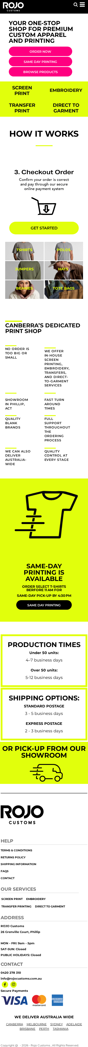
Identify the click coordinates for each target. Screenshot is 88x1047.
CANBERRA (14, 1024)
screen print (12, 899)
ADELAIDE (74, 1024)
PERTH (44, 1028)
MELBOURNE (37, 1024)
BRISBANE (27, 1028)
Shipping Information (18, 864)
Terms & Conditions (16, 850)
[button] (75, 4)
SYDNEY (56, 1024)
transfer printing (16, 906)
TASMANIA (60, 1028)
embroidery (36, 899)
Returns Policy (13, 857)
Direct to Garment (50, 906)
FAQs (5, 871)
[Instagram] (13, 984)
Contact (7, 878)
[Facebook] (5, 984)
